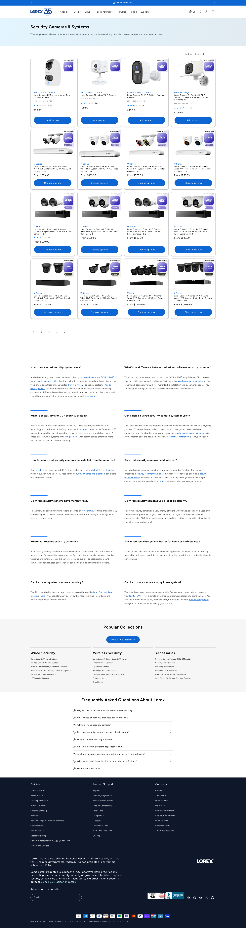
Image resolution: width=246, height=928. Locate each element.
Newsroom (160, 806)
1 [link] (33, 332)
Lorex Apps (98, 811)
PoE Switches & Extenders (166, 670)
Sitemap (96, 836)
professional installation (177, 436)
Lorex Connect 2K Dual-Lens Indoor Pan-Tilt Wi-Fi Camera (52, 96)
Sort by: (188, 54)
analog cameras (70, 436)
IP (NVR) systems (76, 385)
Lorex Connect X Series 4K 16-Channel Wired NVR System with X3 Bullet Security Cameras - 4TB (146, 298)
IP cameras (82, 429)
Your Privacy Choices (39, 846)
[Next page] (72, 332)
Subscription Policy (39, 801)
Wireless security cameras (190, 381)
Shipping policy (124, 921)
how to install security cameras (189, 433)
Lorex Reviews (161, 821)
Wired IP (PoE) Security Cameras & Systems (48, 667)
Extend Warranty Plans (103, 801)
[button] (65, 12)
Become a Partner (163, 826)
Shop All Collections (122, 640)
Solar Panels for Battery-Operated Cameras (173, 678)
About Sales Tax (37, 831)
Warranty (34, 816)
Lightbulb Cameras (101, 667)
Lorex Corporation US (46, 921)
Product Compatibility (102, 806)
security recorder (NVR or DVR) (99, 377)
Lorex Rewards (162, 801)
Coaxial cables (37, 470)
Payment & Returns (39, 806)
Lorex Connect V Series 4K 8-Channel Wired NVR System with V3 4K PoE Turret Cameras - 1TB (99, 168)
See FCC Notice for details (59, 881)
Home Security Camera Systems (43, 659)
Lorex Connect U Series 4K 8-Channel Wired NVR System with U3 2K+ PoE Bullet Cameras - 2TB (144, 231)
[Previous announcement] (31, 2)
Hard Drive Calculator (102, 831)
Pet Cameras (98, 678)
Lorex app (91, 396)
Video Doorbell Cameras (103, 663)
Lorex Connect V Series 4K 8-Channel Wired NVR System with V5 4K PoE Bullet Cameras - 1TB (146, 168)
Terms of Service (38, 791)
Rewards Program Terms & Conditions (47, 821)
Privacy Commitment (164, 811)
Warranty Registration (102, 796)
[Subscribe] (78, 897)
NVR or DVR (87, 510)
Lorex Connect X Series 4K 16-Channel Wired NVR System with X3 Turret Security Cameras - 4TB (193, 298)
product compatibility (198, 599)
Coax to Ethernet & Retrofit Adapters (170, 674)
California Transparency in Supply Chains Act (50, 841)
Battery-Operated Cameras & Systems (109, 674)
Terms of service (108, 921)
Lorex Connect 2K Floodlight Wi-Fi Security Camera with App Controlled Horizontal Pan (191, 97)
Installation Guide (100, 826)
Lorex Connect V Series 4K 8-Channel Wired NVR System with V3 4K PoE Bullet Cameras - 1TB (52, 168)
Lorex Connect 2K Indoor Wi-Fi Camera (98, 95)
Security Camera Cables (165, 663)
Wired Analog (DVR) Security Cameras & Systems (50, 670)
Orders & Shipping (38, 811)
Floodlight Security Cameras (104, 670)
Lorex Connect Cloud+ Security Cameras (110, 659)
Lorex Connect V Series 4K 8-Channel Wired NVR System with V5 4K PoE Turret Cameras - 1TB (193, 168)
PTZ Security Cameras (39, 678)
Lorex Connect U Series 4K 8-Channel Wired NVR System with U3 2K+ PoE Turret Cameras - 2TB (191, 231)
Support (96, 791)
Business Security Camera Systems (44, 663)
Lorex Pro (45, 596)
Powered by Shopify (63, 921)
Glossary (97, 821)
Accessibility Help (38, 836)
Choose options (52, 183)
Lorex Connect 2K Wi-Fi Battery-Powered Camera (146, 96)
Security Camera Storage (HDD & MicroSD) (173, 659)
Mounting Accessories (164, 667)
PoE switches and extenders (91, 473)
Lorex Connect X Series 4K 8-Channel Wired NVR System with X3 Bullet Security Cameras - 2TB (99, 298)
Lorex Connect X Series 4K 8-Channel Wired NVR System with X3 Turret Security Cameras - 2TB (53, 298)
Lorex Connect (100, 592)
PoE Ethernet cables (104, 470)
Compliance (98, 816)
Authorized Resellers (164, 831)
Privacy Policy (36, 796)
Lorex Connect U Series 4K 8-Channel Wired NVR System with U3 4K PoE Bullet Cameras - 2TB (52, 231)
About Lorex (160, 796)
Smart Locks (98, 682)
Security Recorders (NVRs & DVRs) (44, 674)
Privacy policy (93, 921)
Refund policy (79, 921)
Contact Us (160, 791)
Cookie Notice (36, 826)
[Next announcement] (214, 2)
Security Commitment (165, 816)
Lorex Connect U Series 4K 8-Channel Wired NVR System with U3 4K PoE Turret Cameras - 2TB (99, 231)
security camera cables (47, 381)
